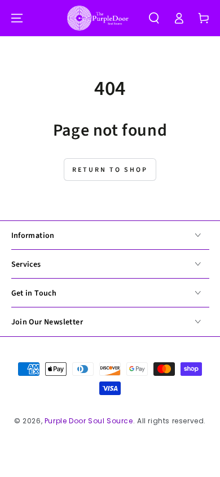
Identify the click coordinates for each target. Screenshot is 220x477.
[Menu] (17, 18)
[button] (154, 18)
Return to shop (110, 170)
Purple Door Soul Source (89, 421)
